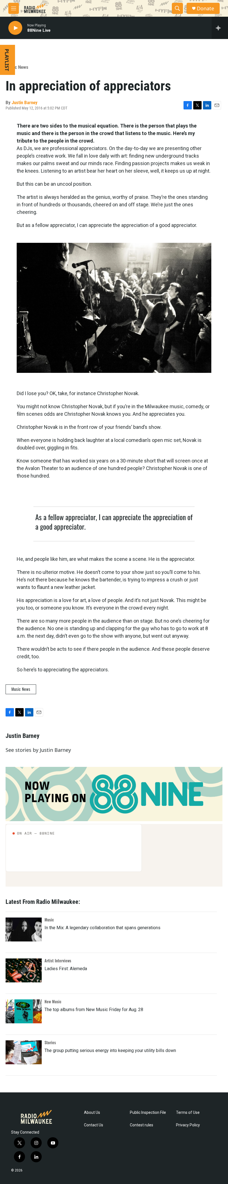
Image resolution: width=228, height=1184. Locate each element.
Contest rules (141, 1125)
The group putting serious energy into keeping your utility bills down (110, 1050)
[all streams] (220, 28)
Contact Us (93, 1125)
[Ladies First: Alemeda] (24, 970)
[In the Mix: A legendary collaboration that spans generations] (24, 929)
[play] (15, 28)
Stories (50, 1042)
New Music (52, 1001)
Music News (17, 67)
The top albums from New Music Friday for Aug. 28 (93, 1009)
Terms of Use (188, 1112)
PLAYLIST (7, 60)
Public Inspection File (148, 1112)
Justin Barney (25, 102)
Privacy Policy (188, 1125)
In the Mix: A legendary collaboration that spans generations (102, 927)
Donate (205, 8)
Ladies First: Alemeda (65, 968)
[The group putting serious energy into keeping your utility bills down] (24, 1052)
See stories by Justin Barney (38, 750)
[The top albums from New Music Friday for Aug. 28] (24, 1011)
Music (49, 920)
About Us (92, 1112)
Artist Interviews (57, 960)
